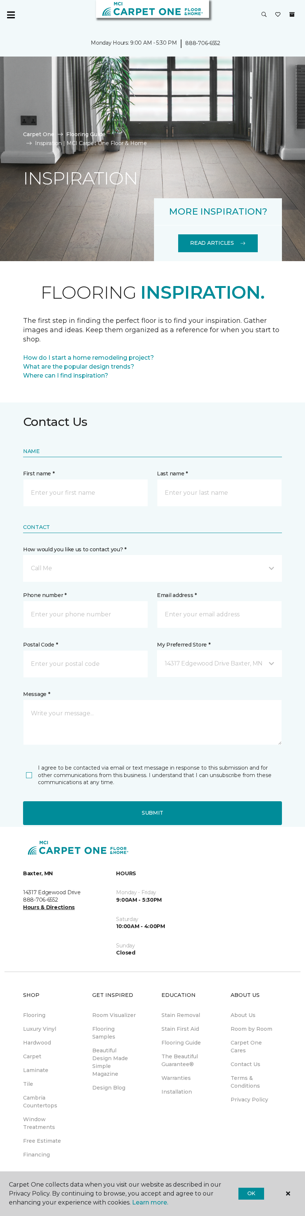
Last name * (172, 473)
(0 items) (292, 14)
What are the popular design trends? (78, 366)
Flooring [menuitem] (34, 1015)
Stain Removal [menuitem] (180, 1015)
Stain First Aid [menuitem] (180, 1029)
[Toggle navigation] (11, 15)
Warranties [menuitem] (176, 1078)
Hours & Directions (49, 907)
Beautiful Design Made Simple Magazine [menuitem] (110, 1062)
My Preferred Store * (183, 644)
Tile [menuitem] (28, 1084)
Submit (152, 812)
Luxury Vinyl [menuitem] (39, 1029)
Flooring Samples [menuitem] (103, 1033)
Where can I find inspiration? (65, 375)
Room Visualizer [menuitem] (114, 1015)
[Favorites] (278, 15)
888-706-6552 (202, 43)
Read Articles (212, 243)
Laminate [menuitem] (35, 1070)
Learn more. (150, 1202)
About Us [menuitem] (243, 1015)
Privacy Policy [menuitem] (249, 1099)
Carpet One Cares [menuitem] (246, 1046)
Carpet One (38, 134)
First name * (39, 473)
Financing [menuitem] (36, 1154)
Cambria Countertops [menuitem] (40, 1101)
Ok (251, 1193)
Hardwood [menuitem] (37, 1042)
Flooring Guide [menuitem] (181, 1042)
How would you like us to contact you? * (74, 549)
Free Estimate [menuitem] (42, 1141)
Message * (36, 694)
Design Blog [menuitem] (108, 1087)
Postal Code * (40, 644)
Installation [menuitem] (176, 1091)
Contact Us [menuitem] (245, 1064)
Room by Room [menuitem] (251, 1029)
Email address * (177, 595)
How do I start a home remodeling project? (88, 357)
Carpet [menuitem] (32, 1056)
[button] (264, 15)
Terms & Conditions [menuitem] (245, 1082)
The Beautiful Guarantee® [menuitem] (179, 1060)
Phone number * (45, 595)
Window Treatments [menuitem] (39, 1123)
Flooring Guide (86, 134)
